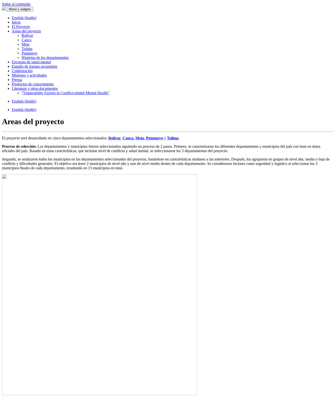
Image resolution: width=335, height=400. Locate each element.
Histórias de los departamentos (45, 57)
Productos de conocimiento (33, 84)
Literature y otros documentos (35, 88)
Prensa (17, 80)
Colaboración (22, 71)
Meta (25, 44)
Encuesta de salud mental (31, 62)
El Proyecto (21, 27)
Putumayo (29, 53)
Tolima (27, 49)
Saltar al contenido (16, 4)
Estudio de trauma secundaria (34, 66)
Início (16, 22)
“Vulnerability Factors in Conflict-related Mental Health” (65, 93)
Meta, (140, 138)
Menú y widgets (20, 9)
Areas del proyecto (26, 31)
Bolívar (27, 35)
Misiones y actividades (29, 75)
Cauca (26, 40)
